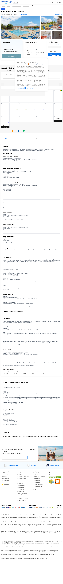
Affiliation (4, 472)
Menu (16, 2)
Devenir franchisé (5, 474)
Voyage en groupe (5, 478)
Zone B (21, 130)
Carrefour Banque (36, 478)
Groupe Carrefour (36, 472)
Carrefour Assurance (37, 482)
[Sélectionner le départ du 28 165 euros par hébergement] (40, 118)
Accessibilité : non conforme (22, 498)
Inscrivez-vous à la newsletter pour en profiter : (11, 455)
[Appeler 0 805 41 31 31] (55, 477)
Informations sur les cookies (22, 496)
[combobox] (10, 76)
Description (5, 138)
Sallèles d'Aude (26, 5)
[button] (20, 27)
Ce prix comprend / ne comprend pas (20, 138)
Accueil (3, 5)
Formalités (35, 138)
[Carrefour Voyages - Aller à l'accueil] (6, 2)
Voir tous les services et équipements (32, 57)
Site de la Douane (20, 474)
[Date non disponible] (49, 93)
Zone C (26, 130)
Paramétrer (21, 88)
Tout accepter (29, 88)
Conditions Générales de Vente (23, 476)
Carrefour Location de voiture (39, 476)
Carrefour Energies (36, 480)
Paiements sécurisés (21, 485)
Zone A (15, 130)
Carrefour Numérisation (37, 489)
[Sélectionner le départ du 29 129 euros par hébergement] (49, 118)
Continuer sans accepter (38, 60)
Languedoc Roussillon (16, 5)
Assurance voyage (5, 480)
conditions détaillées (21, 534)
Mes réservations (52, 474)
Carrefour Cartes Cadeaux (38, 484)
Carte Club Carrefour (21, 487)
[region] (31, 74)
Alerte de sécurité (20, 491)
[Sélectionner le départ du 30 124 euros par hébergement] (58, 118)
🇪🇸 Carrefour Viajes (5, 484)
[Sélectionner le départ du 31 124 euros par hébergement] (5, 125)
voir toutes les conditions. (15, 511)
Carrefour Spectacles (37, 474)
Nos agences (51, 472)
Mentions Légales (20, 489)
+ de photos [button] (57, 35)
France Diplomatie (21, 472)
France (8, 5)
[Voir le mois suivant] (60, 84)
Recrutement (4, 476)
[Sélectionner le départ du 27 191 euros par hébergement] (31, 118)
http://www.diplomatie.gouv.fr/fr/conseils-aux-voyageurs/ (49, 436)
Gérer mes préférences (21, 500)
